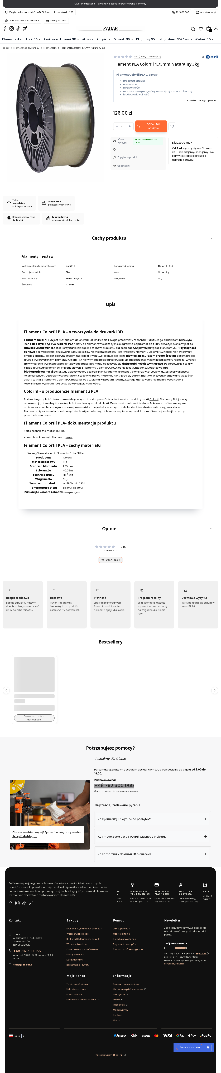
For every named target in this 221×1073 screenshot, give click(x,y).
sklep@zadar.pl (208, 12)
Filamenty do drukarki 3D (26, 47)
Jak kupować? (121, 928)
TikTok (117, 999)
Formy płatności (75, 954)
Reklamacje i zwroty (77, 965)
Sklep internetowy (109, 1055)
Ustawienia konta (76, 989)
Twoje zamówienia (77, 984)
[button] (172, 126)
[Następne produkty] (214, 690)
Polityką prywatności (174, 963)
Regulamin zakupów (124, 944)
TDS (63, 431)
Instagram (119, 994)
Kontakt (117, 1015)
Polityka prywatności (124, 939)
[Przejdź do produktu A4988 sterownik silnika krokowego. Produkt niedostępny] (34, 677)
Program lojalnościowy (126, 984)
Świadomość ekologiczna (128, 949)
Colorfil (154, 399)
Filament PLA (50, 47)
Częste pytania (121, 933)
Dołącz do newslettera (180, 947)
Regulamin (201, 953)
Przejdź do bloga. (24, 836)
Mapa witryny (120, 1010)
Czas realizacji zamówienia (82, 949)
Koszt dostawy (74, 959)
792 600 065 (182, 12)
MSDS (69, 437)
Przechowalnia (74, 994)
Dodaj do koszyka (153, 126)
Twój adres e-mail (175, 943)
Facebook (119, 1004)
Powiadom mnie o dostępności (34, 718)
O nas (116, 1020)
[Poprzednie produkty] (6, 690)
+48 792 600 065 (114, 785)
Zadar (6, 47)
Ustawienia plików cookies (81, 999)
